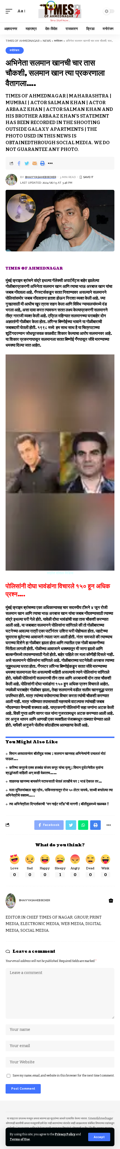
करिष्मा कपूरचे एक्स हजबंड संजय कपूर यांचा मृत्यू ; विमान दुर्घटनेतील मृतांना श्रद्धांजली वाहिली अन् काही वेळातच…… (54, 770)
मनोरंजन (15, 50)
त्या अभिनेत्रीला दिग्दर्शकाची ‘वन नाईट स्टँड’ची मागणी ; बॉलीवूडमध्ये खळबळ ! (59, 804)
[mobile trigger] (10, 11)
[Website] (110, 900)
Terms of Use (20, 1139)
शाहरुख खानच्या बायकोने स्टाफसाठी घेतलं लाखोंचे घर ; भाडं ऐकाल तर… (55, 781)
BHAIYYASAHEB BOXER (40, 177)
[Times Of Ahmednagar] (60, 11)
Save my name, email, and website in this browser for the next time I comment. (63, 1075)
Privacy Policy (65, 1134)
